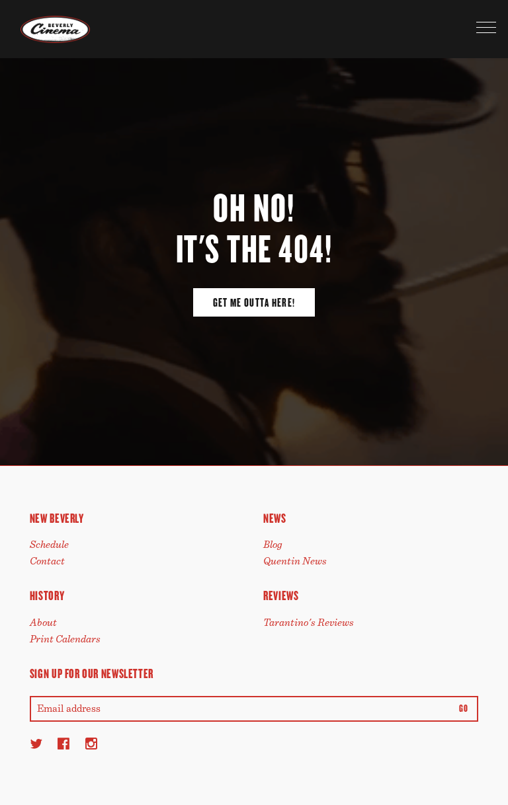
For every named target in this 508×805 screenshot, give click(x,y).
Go (463, 709)
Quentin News (295, 561)
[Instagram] (91, 743)
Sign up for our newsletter (91, 674)
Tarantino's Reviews (308, 622)
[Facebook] (63, 743)
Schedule (49, 544)
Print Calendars (65, 639)
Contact (47, 561)
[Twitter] (36, 743)
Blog (272, 544)
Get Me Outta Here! (254, 302)
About (43, 622)
